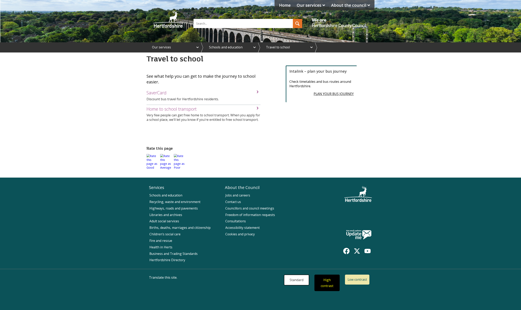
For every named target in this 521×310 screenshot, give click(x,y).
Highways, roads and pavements (173, 208)
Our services (309, 5)
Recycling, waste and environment (174, 202)
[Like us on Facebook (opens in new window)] (346, 251)
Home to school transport (172, 109)
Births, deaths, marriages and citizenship (180, 227)
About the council (348, 5)
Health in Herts (160, 247)
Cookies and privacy (240, 234)
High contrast (327, 283)
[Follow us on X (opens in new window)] (356, 251)
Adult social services (164, 221)
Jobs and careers (237, 195)
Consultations (235, 221)
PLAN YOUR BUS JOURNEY (334, 94)
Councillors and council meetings (249, 208)
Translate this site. (163, 277)
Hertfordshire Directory (167, 260)
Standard (296, 280)
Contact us (233, 202)
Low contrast (357, 279)
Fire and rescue (160, 240)
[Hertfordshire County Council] (339, 19)
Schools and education (226, 47)
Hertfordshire (168, 19)
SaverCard (156, 93)
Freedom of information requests (250, 215)
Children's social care (165, 234)
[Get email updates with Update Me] (359, 234)
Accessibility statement (242, 227)
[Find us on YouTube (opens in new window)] (367, 251)
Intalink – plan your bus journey (318, 71)
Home (285, 5)
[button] (297, 23)
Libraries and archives (165, 215)
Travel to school (278, 47)
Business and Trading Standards (173, 253)
